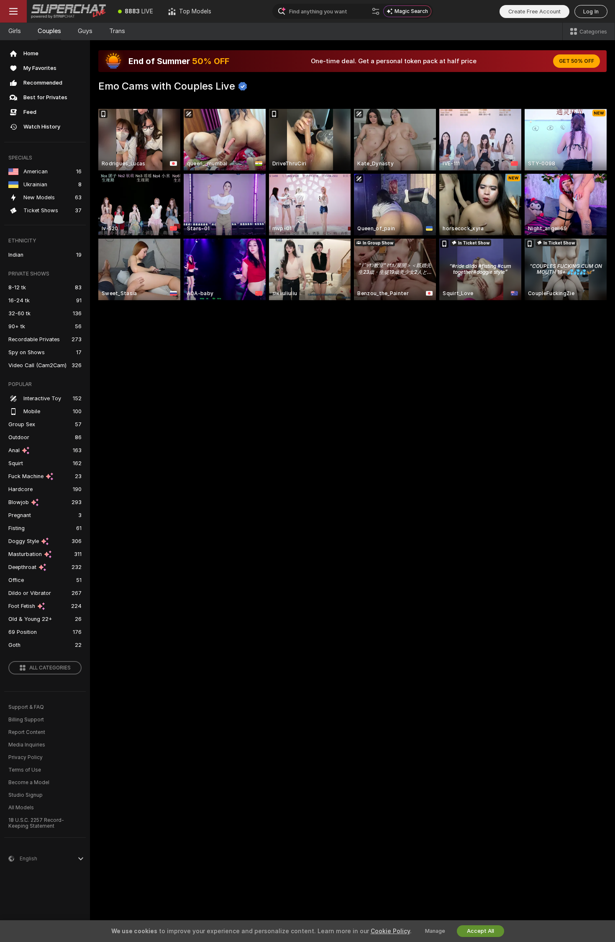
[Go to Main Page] (68, 11)
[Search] (376, 11)
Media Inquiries (26, 745)
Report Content (26, 732)
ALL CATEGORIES (50, 668)
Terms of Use (24, 770)
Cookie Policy (390, 931)
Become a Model (28, 782)
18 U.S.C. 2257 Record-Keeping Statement (36, 823)
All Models (21, 808)
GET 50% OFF (576, 61)
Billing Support (26, 720)
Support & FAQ (26, 707)
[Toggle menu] (13, 11)
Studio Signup (25, 795)
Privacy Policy (25, 757)
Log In (591, 11)
